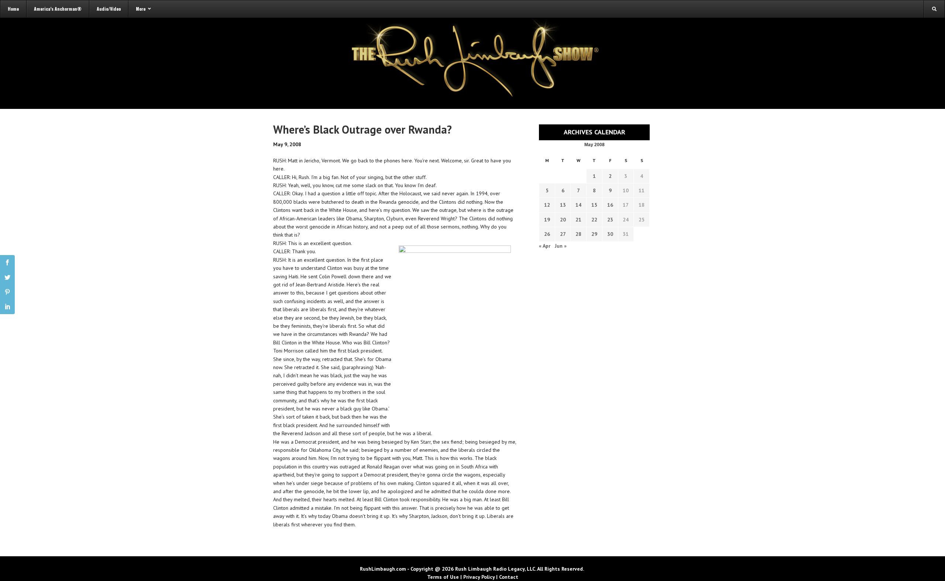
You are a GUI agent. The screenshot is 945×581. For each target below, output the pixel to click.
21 (578, 219)
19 (547, 219)
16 (610, 205)
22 (594, 219)
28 (578, 234)
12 (547, 205)
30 (610, 234)
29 (594, 234)
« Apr (544, 246)
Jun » (561, 246)
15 (594, 205)
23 (610, 219)
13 (563, 205)
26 (547, 234)
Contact (508, 577)
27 (563, 234)
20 (563, 219)
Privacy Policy (479, 577)
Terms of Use (443, 577)
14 (578, 205)
